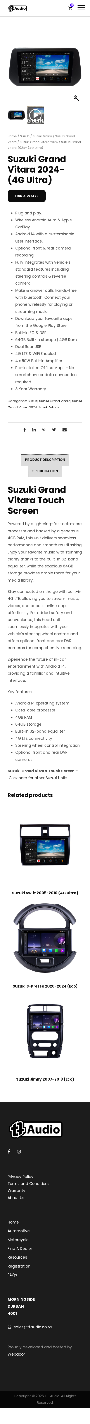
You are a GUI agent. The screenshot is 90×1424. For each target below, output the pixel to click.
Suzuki (24, 136)
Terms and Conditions (29, 1183)
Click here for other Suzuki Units (38, 778)
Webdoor (16, 1354)
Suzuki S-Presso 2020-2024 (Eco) (45, 986)
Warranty (16, 1190)
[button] (77, 69)
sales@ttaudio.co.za (33, 1327)
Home (12, 136)
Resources (17, 1257)
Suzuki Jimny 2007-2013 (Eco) (45, 1079)
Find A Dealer (20, 1248)
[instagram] (19, 1151)
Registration (19, 1266)
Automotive (19, 1231)
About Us (16, 1197)
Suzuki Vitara (42, 136)
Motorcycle (18, 1239)
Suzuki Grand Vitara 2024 (39, 142)
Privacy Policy (20, 1176)
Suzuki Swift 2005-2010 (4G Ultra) (45, 893)
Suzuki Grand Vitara (55, 401)
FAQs (12, 1275)
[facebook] (9, 1151)
